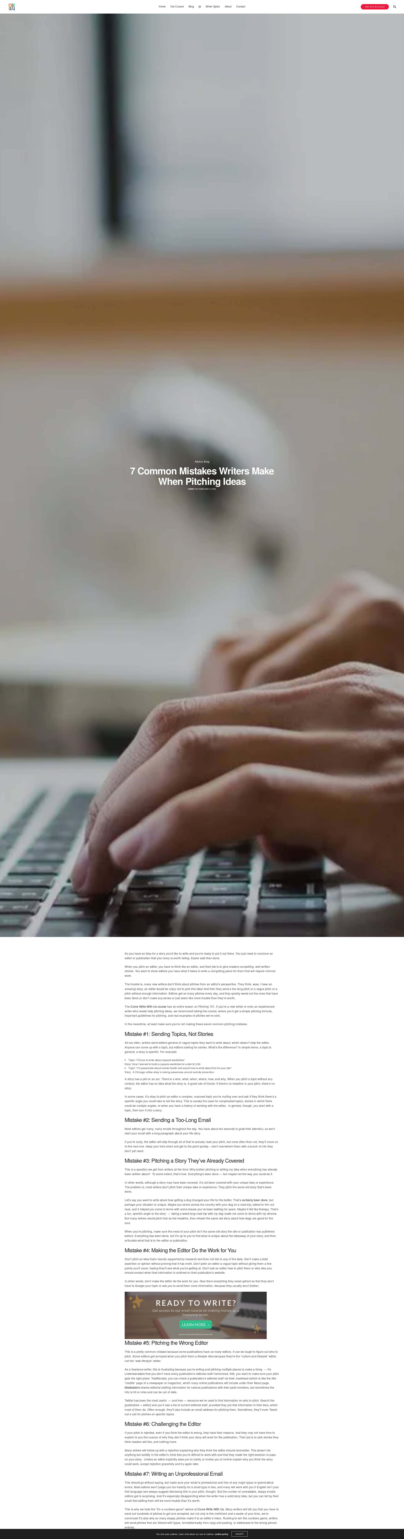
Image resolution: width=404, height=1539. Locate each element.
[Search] (394, 6)
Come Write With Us (211, 1509)
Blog (191, 6)
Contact (240, 6)
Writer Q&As (213, 6)
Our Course (177, 6)
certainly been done (255, 1200)
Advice (199, 461)
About (228, 6)
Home (162, 6)
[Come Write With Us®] (12, 7)
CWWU (191, 489)
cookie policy (221, 1534)
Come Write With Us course (148, 1006)
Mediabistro (132, 1387)
